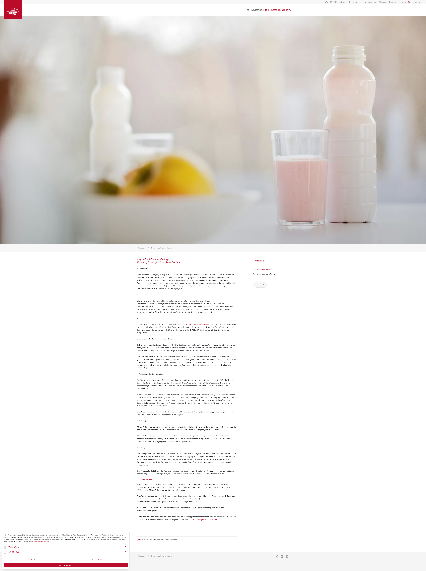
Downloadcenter (356, 2)
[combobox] (414, 2)
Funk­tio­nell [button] (13, 551)
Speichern (34, 560)
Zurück (261, 285)
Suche (345, 2)
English (403, 2)
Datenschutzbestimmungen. (40, 542)
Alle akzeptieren (65, 565)
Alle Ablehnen (97, 560)
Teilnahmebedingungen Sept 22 (278, 10)
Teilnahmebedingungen (257, 10)
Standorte (394, 2)
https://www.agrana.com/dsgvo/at (203, 519)
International (141, 248)
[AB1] (139, 539)
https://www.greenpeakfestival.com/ (202, 324)
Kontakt (383, 2)
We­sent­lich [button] (13, 547)
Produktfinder (372, 2)
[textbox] (415, 2)
